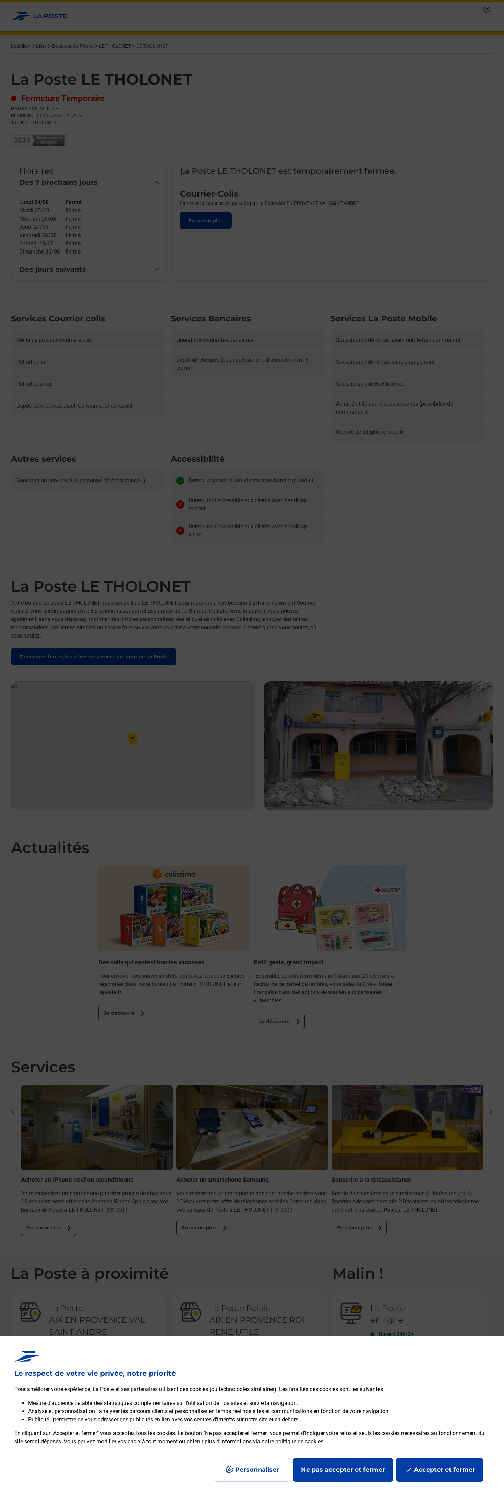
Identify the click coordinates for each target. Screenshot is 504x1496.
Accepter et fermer (444, 1469)
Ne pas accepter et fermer (343, 1469)
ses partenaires (139, 1389)
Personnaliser (257, 1469)
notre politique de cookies (292, 1441)
